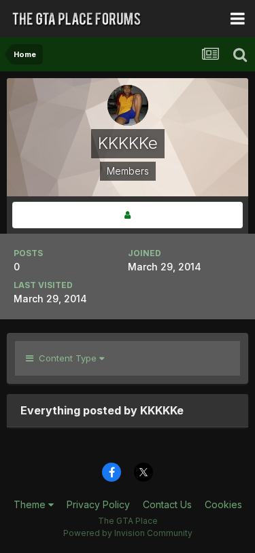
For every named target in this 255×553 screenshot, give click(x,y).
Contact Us (167, 504)
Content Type (66, 358)
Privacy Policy (98, 504)
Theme (31, 504)
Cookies (223, 504)
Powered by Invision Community (127, 533)
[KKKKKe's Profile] (127, 215)
